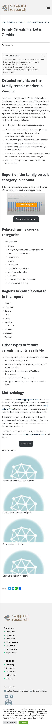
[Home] (14, 7)
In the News (11, 675)
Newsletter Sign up (39, 691)
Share (4, 588)
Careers (9, 679)
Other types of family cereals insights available (21, 70)
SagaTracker (11, 639)
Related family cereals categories (16, 64)
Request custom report (26, 219)
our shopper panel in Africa (28, 399)
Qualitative (10, 646)
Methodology (9, 72)
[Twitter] (11, 696)
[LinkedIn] (6, 696)
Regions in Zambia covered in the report (19, 67)
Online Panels (12, 642)
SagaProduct (11, 653)
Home (4, 22)
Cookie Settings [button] (10, 722)
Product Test (11, 649)
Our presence (12, 672)
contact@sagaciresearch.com (32, 434)
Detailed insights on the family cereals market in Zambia (25, 59)
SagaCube (10, 635)
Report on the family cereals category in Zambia (22, 62)
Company (10, 665)
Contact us (26, 443)
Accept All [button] (23, 722)
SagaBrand (10, 632)
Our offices (10, 668)
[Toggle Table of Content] (42, 56)
